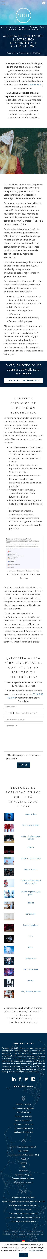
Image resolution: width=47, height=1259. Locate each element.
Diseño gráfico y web (23, 1209)
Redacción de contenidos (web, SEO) (23, 1205)
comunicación (34, 84)
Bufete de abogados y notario (30, 837)
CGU (31, 1236)
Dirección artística (24, 1112)
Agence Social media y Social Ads (23, 1147)
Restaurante (31, 958)
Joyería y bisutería (30, 925)
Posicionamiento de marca (23, 1108)
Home (4, 27)
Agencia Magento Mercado (23, 1179)
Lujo (31, 936)
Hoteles (30, 903)
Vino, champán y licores (31, 991)
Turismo (30, 980)
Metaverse (23, 1171)
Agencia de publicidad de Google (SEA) (23, 1155)
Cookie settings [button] (36, 1250)
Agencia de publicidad (23, 1120)
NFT (23, 1167)
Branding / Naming (23, 1104)
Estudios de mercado (23, 1116)
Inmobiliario (31, 914)
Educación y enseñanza (31, 858)
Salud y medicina (31, 969)
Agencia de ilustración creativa (23, 1221)
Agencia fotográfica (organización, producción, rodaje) (23, 1201)
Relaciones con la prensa (24, 1124)
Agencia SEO (23, 1151)
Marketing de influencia (23, 1132)
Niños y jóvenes (30, 869)
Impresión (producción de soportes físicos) (23, 1217)
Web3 (23, 1159)
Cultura (31, 847)
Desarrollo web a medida (24, 1183)
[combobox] (9, 713)
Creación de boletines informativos (23, 1213)
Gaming (23, 1163)
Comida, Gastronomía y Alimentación (31, 881)
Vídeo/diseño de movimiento (23, 1197)
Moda (30, 947)
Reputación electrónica (23, 1128)
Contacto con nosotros (23, 380)
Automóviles (30, 814)
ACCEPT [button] (23, 1255)
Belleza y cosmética (30, 825)
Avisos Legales (20, 1236)
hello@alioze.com (23, 1086)
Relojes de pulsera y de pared (30, 893)
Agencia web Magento (23, 1175)
